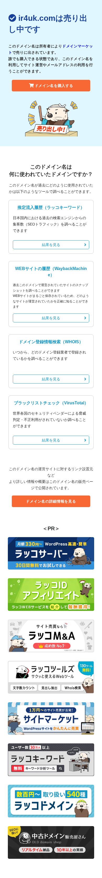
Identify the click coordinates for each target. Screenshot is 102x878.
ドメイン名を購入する (54, 86)
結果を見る (51, 245)
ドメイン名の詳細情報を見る (51, 501)
